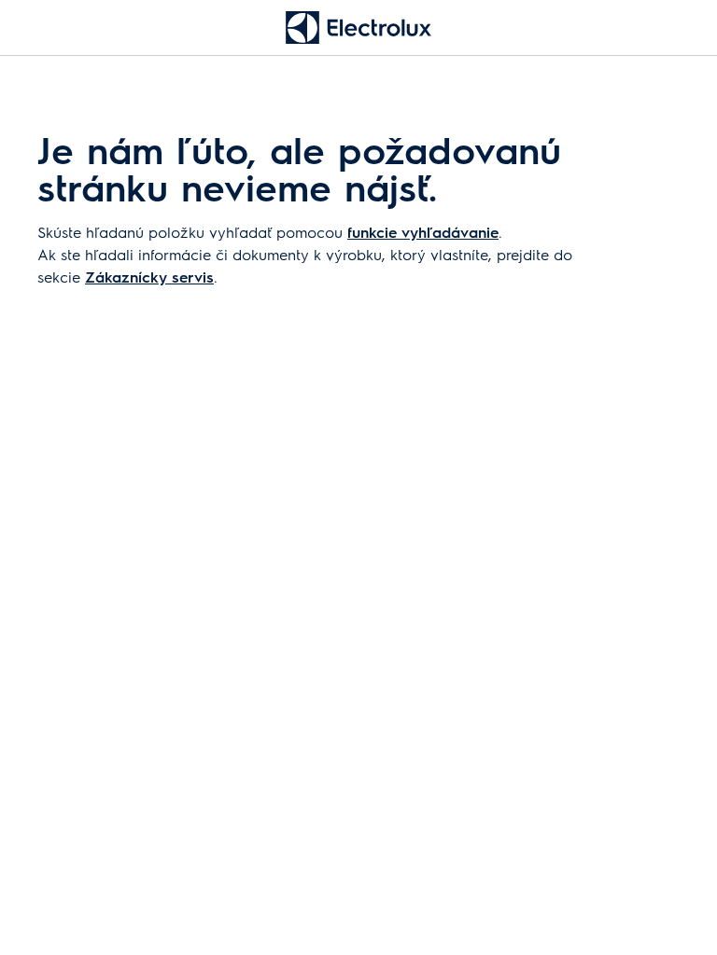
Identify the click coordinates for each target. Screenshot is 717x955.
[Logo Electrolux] (358, 27)
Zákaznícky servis (149, 276)
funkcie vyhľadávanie (423, 232)
